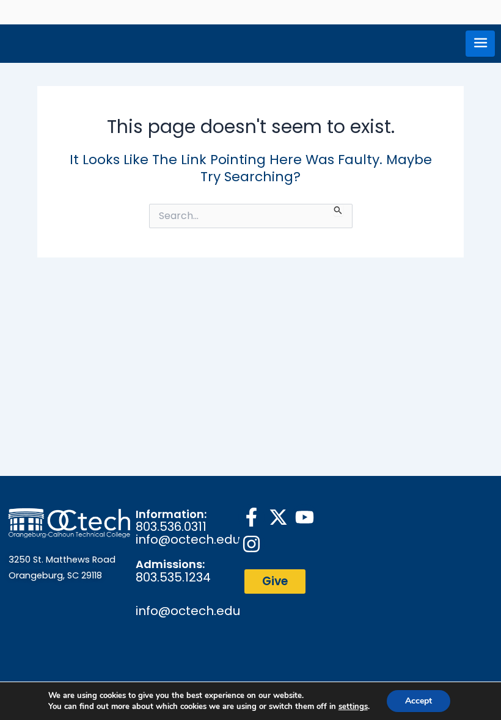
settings (353, 706)
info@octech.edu (188, 539)
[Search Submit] (338, 210)
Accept (418, 701)
